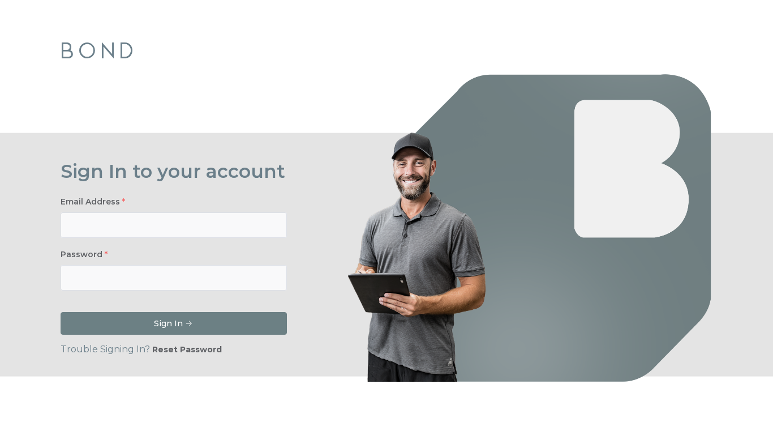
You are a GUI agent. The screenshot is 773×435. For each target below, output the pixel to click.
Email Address (90, 202)
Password (81, 254)
